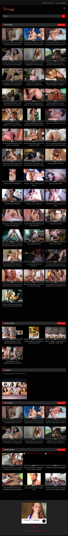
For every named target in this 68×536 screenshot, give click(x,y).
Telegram (34, 526)
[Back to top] (63, 531)
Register (63, 3)
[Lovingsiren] (34, 9)
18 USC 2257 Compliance (31, 531)
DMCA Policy (40, 531)
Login (57, 3)
